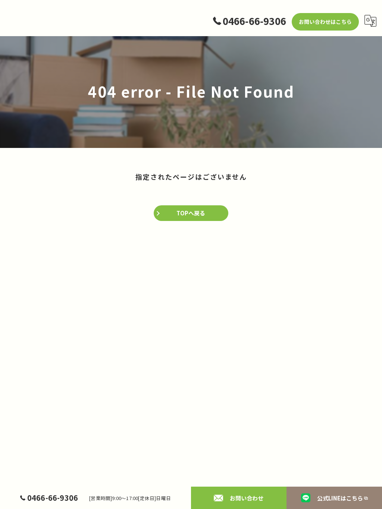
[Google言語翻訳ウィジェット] (370, 21)
